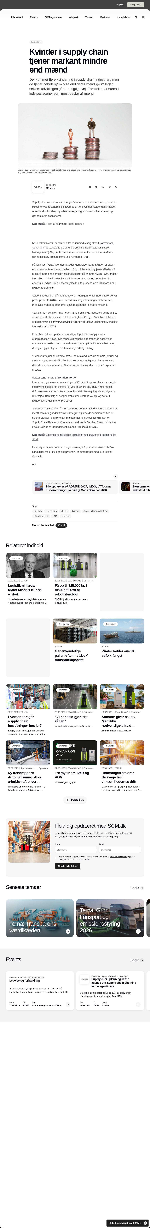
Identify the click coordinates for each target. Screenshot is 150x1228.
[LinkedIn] (96, 187)
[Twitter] (103, 187)
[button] (115, 476)
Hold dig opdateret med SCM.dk (125, 1223)
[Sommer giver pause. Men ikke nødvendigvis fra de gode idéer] (122, 708)
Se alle (135, 887)
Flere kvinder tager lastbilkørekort (65, 223)
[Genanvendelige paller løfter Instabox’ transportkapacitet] (75, 640)
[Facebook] (90, 187)
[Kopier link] (116, 187)
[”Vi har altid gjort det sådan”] (75, 706)
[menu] (143, 17)
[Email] (109, 187)
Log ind (119, 5)
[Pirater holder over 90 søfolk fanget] (122, 638)
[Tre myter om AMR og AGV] (75, 762)
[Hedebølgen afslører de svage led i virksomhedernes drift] (122, 766)
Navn (57, 844)
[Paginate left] (8, 918)
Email (101, 844)
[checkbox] (56, 858)
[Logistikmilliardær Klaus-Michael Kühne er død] (28, 579)
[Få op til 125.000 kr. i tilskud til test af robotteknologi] (75, 579)
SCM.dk (50, 188)
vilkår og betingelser (118, 856)
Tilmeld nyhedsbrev (67, 866)
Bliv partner (135, 5)
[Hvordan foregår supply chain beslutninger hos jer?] (28, 710)
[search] (136, 17)
